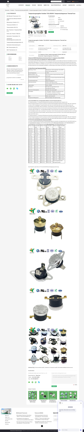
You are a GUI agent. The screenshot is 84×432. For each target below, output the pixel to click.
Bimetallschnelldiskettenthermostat (65, 367)
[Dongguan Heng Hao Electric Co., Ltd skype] (18, 88)
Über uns (40, 5)
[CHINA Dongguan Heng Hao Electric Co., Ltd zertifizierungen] (10, 58)
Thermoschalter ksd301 (39, 367)
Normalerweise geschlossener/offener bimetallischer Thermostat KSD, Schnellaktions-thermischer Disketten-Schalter (24, 422)
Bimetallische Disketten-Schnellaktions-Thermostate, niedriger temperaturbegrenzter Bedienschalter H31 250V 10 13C (43, 401)
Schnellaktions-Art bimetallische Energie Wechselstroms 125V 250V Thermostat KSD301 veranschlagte (52, 401)
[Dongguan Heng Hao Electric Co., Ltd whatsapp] (11, 88)
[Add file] (60, 430)
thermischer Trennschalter (12, 36)
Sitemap (7, 424)
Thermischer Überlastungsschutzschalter (13, 39)
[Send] (81, 430)
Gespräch (69, 1)
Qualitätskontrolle (56, 5)
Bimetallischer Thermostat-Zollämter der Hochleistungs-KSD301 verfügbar (72, 401)
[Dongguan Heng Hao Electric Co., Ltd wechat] (14, 88)
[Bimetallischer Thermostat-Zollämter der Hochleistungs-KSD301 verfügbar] (72, 395)
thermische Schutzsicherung (13, 45)
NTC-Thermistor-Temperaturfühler (14, 30)
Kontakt (65, 5)
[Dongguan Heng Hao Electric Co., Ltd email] (8, 88)
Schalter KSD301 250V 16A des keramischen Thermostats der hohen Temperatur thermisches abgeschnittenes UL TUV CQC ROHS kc (32, 401)
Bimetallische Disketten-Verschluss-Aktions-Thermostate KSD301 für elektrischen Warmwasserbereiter (24, 416)
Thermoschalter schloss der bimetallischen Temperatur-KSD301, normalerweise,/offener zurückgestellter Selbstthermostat (64, 401)
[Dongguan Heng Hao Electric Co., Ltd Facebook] (8, 1)
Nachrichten (72, 5)
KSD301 (44, 68)
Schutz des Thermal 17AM (12, 33)
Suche (63, 1)
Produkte (28, 5)
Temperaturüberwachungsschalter (14, 42)
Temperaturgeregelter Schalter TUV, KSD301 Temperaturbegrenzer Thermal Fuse (37, 36)
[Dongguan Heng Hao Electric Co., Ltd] (8, 5)
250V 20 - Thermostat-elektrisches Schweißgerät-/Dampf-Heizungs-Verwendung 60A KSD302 (42, 419)
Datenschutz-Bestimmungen (16, 430)
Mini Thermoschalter (11, 47)
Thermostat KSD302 (11, 24)
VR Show (34, 5)
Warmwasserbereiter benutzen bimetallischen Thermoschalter (41, 416)
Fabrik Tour (46, 5)
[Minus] (81, 403)
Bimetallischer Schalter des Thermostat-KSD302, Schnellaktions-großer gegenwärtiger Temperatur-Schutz (43, 422)
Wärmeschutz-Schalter (12, 22)
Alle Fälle (78, 5)
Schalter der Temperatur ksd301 (51, 367)
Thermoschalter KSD (11, 27)
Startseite (21, 5)
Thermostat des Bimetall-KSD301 (21, 10)
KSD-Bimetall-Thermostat (12, 16)
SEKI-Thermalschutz (11, 50)
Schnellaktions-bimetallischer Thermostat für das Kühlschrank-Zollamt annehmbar (25, 419)
